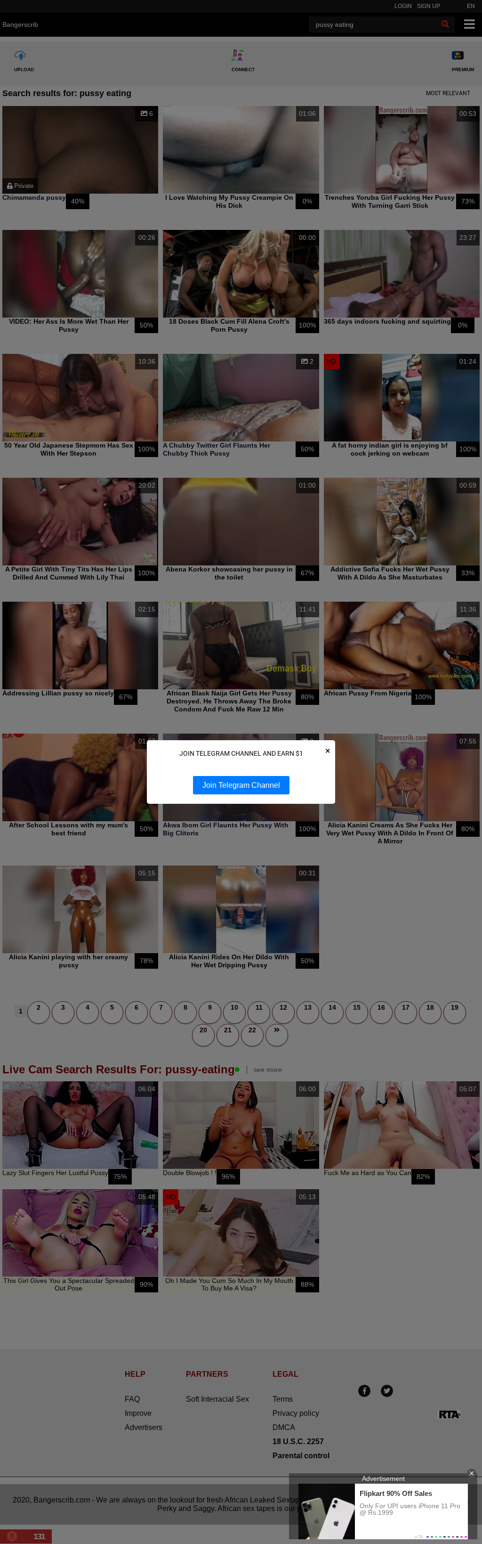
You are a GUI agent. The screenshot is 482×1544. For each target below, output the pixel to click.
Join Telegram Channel (241, 785)
